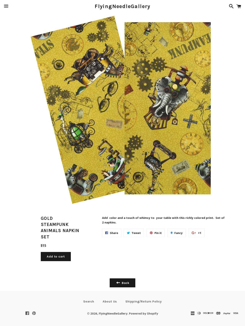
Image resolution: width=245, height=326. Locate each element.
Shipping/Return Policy (143, 301)
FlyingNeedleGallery (122, 6)
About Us (110, 301)
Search (88, 301)
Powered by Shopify (143, 313)
